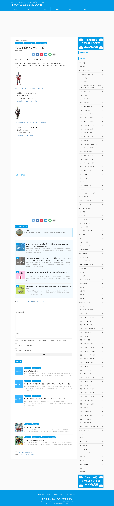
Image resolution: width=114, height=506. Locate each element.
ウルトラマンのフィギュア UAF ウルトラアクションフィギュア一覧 (44, 399)
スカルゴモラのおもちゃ (31, 371)
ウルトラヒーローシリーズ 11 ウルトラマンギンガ (29, 88)
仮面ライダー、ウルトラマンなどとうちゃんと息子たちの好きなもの (57, 501)
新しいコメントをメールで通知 (24, 345)
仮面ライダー (17, 9)
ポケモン (44, 9)
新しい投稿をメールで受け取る (24, 350)
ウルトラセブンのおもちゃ (32, 427)
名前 (17, 334)
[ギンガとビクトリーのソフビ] (45, 54)
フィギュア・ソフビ (39, 301)
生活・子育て (84, 9)
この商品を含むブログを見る (25, 135)
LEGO (57, 9)
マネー (70, 9)
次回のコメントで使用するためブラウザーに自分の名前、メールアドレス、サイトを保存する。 (42, 340)
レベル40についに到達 (25, 452)
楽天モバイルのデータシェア (27, 454)
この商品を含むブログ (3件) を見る (27, 101)
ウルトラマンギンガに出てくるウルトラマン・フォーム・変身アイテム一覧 (47, 384)
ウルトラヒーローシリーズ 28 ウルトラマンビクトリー (30, 122)
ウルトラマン (30, 9)
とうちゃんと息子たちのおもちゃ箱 (26, 5)
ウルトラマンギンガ (28, 301)
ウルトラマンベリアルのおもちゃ (34, 440)
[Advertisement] (57, 23)
